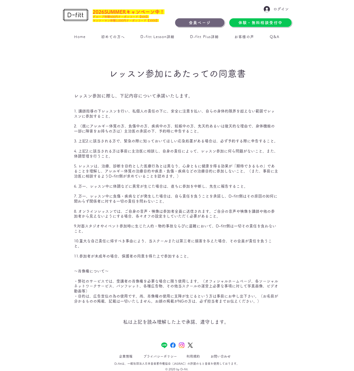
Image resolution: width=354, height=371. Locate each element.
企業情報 (125, 356)
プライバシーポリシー (160, 356)
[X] (190, 345)
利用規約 (193, 356)
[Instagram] (181, 345)
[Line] (164, 345)
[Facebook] (173, 345)
